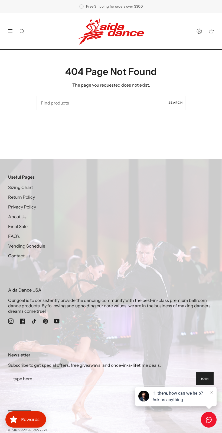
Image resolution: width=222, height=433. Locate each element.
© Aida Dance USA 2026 (27, 430)
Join (205, 379)
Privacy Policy (22, 207)
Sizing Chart (20, 187)
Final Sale (18, 226)
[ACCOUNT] (199, 31)
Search (175, 103)
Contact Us (19, 255)
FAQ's (14, 236)
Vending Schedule (26, 246)
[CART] (211, 31)
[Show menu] (12, 31)
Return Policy (21, 197)
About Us (17, 216)
